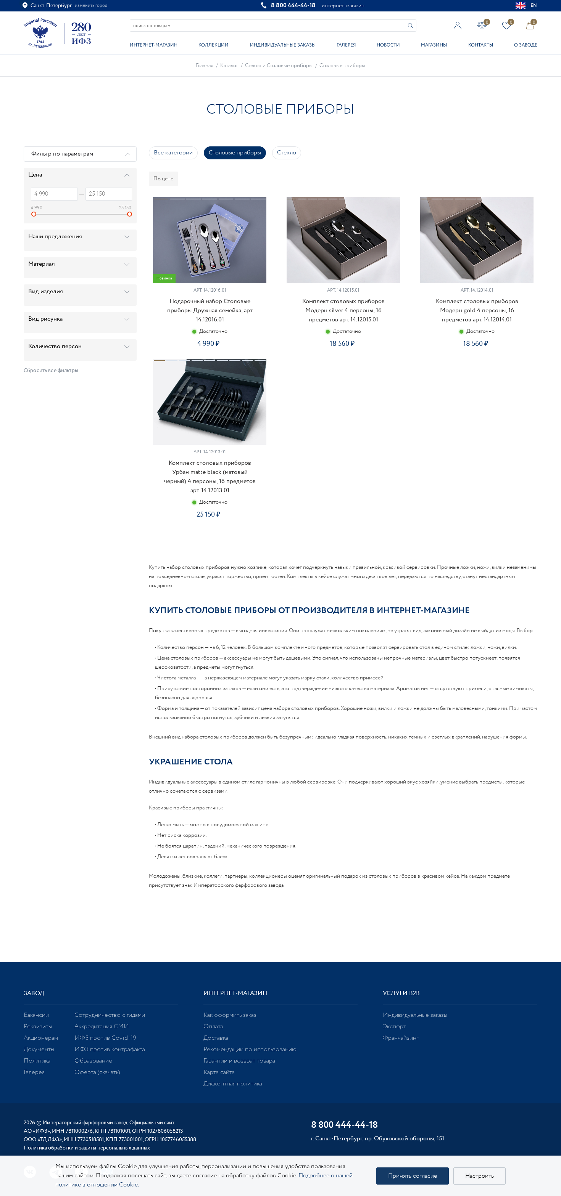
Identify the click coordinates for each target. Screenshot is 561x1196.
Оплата (213, 1026)
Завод (34, 993)
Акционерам (41, 1038)
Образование (93, 1060)
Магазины (434, 45)
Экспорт (394, 1026)
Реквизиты (38, 1026)
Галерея (346, 45)
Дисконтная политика (232, 1083)
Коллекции (213, 45)
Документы (39, 1049)
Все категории (173, 152)
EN (533, 5)
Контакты (480, 45)
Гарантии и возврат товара (239, 1060)
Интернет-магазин (153, 45)
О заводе (525, 45)
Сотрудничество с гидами (109, 1015)
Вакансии (36, 1015)
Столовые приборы (235, 152)
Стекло (286, 152)
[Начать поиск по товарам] (410, 25)
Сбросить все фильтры (51, 370)
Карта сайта (219, 1072)
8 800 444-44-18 (293, 5)
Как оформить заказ (229, 1015)
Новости (388, 45)
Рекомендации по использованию (250, 1049)
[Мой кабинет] (458, 25)
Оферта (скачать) (97, 1072)
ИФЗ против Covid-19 (105, 1038)
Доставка (215, 1038)
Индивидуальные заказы (283, 45)
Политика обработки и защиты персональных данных (87, 1148)
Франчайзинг (400, 1038)
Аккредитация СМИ (101, 1026)
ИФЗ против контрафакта (109, 1049)
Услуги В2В (401, 993)
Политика (37, 1060)
